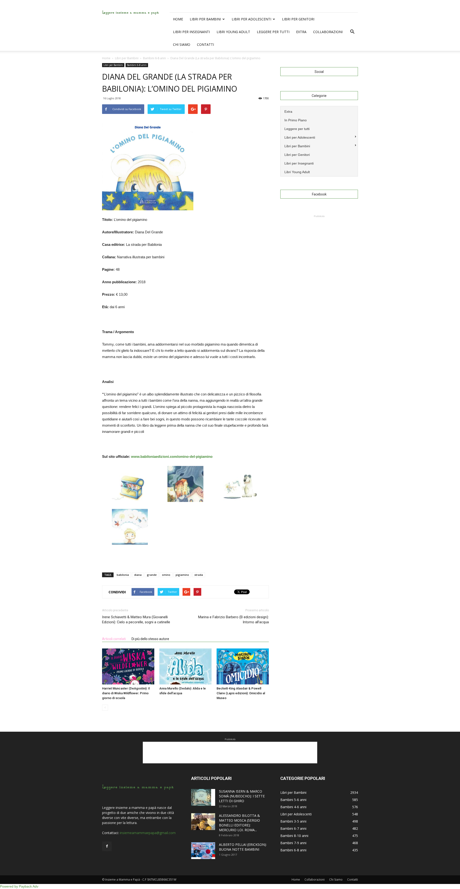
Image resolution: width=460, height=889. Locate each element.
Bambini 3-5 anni (293, 821)
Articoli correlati (114, 639)
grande (152, 575)
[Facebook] (107, 846)
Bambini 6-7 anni (293, 828)
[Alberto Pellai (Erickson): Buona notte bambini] (203, 850)
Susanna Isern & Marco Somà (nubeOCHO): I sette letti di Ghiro (242, 796)
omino (166, 575)
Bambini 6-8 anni (137, 65)
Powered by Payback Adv (19, 886)
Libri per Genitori (298, 19)
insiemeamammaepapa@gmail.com (148, 832)
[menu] (319, 141)
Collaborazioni (328, 31)
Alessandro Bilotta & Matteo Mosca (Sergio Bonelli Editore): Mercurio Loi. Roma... (239, 822)
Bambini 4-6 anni (293, 807)
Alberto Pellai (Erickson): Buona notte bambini (243, 847)
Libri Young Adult (233, 31)
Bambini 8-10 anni (294, 835)
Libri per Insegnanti (191, 31)
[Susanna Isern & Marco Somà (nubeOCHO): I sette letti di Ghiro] (203, 797)
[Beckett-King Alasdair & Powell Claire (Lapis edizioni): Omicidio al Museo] (243, 666)
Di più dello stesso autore (150, 639)
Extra (301, 31)
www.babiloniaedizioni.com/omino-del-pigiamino (172, 456)
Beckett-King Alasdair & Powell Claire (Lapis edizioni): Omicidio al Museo (241, 693)
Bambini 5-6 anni (293, 799)
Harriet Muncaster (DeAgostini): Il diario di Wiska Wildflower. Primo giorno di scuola (126, 693)
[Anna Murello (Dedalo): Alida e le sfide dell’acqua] (185, 666)
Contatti (205, 44)
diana (138, 575)
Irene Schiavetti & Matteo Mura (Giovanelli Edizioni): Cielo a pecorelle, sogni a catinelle (136, 619)
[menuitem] (319, 111)
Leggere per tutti (273, 31)
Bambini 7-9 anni (293, 843)
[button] (352, 32)
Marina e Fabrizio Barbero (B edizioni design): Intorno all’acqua (233, 619)
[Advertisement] (319, 249)
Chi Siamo (181, 44)
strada (198, 575)
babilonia (123, 575)
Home (178, 19)
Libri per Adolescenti (251, 19)
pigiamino (182, 575)
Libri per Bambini (205, 19)
